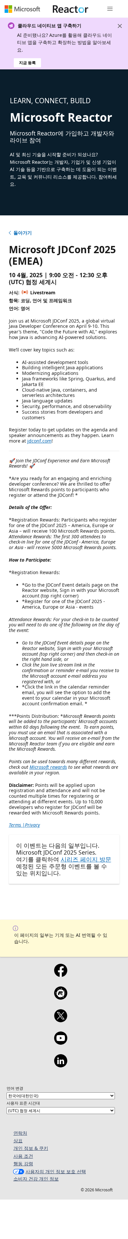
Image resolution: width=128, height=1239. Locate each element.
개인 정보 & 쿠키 (30, 1148)
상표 (18, 1140)
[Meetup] (60, 997)
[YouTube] (60, 1042)
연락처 (20, 1133)
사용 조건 (23, 1156)
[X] (60, 1020)
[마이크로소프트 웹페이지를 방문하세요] (22, 9)
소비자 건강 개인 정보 (36, 1179)
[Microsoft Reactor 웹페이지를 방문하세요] (71, 9)
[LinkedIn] (60, 1065)
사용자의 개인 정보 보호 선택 (56, 1171)
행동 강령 (23, 1163)
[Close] (120, 26)
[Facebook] (60, 974)
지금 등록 (27, 62)
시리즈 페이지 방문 (86, 859)
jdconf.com (39, 441)
